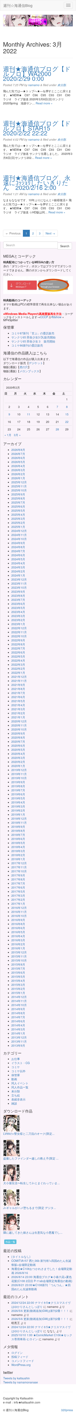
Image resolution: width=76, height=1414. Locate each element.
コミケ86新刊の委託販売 (27, 345)
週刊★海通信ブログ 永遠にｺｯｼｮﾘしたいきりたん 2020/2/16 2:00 (37, 182)
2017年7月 (18, 883)
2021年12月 (19, 677)
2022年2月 (18, 668)
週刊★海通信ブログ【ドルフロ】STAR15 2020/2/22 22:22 (37, 128)
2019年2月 (18, 810)
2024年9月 (18, 543)
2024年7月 (18, 551)
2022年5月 (18, 656)
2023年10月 (19, 587)
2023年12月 (19, 579)
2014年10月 (19, 1005)
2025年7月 (18, 502)
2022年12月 (19, 628)
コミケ (15, 1067)
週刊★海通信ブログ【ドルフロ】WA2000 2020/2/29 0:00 (37, 73)
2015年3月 (18, 985)
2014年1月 (18, 1033)
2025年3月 (18, 519)
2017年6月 (18, 887)
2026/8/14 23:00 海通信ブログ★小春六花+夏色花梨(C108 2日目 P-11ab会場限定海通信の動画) (41, 1279)
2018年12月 (19, 818)
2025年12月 (19, 482)
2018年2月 (18, 855)
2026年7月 (18, 454)
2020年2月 (18, 762)
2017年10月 (19, 871)
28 (57, 429)
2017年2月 (18, 899)
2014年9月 (18, 1009)
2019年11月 (19, 774)
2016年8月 (18, 924)
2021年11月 (19, 681)
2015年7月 (18, 968)
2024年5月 (18, 559)
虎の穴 (23, 367)
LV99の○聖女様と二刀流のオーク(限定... (29, 1134)
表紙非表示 (18, 1099)
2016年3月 (18, 940)
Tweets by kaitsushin (16, 1378)
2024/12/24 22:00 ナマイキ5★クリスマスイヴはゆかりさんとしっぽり (41, 1305)
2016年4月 (18, 936)
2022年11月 (19, 632)
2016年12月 (19, 908)
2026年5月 (18, 462)
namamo (34, 85)
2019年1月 (18, 814)
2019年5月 (18, 798)
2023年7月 (18, 600)
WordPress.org (21, 1365)
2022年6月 (18, 652)
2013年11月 (19, 1041)
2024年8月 (18, 547)
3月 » (17, 435)
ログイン (17, 1353)
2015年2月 (18, 989)
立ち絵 (15, 1095)
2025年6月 (18, 506)
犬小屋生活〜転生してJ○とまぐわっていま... (31, 1183)
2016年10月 (19, 916)
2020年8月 (18, 737)
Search (64, 246)
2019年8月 (18, 786)
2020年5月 (18, 750)
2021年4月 (18, 705)
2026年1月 (18, 478)
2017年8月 (18, 879)
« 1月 (7, 435)
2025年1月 (18, 527)
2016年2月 (18, 944)
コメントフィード (22, 1361)
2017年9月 (18, 875)
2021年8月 (18, 689)
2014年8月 (18, 1013)
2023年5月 (18, 608)
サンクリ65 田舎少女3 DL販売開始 (33, 337)
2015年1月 (18, 993)
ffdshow (57, 317)
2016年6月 (18, 928)
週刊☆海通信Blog (17, 5)
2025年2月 (18, 523)
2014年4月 (18, 1025)
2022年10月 (19, 636)
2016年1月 (18, 948)
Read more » (44, 103)
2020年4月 (18, 754)
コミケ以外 (18, 1071)
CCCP (44, 317)
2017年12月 (19, 863)
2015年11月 (19, 956)
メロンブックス (29, 371)
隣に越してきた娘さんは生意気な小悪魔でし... (32, 1232)
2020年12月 (19, 721)
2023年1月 (18, 624)
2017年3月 (18, 895)
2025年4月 (18, 514)
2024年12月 (19, 531)
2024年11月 (19, 535)
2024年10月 (19, 539)
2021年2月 (18, 713)
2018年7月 (18, 835)
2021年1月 (18, 717)
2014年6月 (18, 1021)
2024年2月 (18, 571)
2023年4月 (18, 612)
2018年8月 (18, 831)
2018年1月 (18, 859)
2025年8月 (18, 498)
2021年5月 (18, 701)
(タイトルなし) (20, 1257)
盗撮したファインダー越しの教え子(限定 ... (31, 1158)
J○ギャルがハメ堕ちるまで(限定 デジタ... (29, 1208)
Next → (50, 233)
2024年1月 (18, 575)
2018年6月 (18, 839)
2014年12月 (19, 997)
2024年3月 (18, 567)
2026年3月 (18, 470)
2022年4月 (18, 660)
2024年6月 (18, 555)
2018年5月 (18, 843)
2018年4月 (18, 847)
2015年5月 (18, 976)
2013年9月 (18, 1045)
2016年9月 (18, 920)
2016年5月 (18, 932)
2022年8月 (18, 644)
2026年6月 (18, 458)
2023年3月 (18, 616)
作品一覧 (10, 1241)
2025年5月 (18, 510)
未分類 (61, 85)
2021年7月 (18, 693)
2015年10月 (19, 960)
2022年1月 (18, 673)
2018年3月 (18, 851)
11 (28, 414)
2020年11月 (19, 725)
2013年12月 (19, 1037)
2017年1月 (18, 904)
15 (67, 414)
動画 (14, 1079)
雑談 (14, 1103)
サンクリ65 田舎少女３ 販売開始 (33, 341)
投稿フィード (19, 1357)
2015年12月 (19, 952)
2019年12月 (19, 770)
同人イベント (19, 1083)
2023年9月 (18, 591)
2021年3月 (18, 709)
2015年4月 (18, 981)
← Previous (13, 233)
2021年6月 (18, 697)
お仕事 (15, 1059)
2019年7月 (18, 790)
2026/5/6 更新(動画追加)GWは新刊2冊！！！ (40, 1311)
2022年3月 (18, 664)
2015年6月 (18, 972)
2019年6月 (18, 794)
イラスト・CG (20, 1063)
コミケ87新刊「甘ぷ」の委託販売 (32, 333)
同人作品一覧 (19, 1087)
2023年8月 (18, 596)
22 (67, 422)
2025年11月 (19, 486)
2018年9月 (18, 827)
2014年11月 (19, 1001)
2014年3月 (18, 1029)
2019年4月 (18, 802)
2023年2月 (18, 620)
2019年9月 (18, 782)
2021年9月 (18, 685)
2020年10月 (19, 729)
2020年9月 (18, 733)
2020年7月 (18, 741)
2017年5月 (18, 891)
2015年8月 (18, 964)
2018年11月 (19, 822)
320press (67, 1410)
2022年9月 (18, 640)
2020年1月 (18, 766)
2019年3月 (18, 806)
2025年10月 (19, 490)
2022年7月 (18, 648)
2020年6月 (18, 745)
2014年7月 (18, 1017)
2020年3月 (18, 758)
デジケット (36, 363)
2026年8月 (18, 450)
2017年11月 (19, 867)
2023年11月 (19, 583)
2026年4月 (18, 466)
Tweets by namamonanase (20, 1382)
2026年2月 (18, 474)
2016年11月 (19, 912)
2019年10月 (19, 778)
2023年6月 (18, 604)
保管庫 (15, 1075)
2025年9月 (18, 494)
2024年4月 (18, 563)
